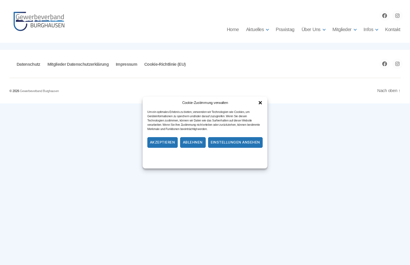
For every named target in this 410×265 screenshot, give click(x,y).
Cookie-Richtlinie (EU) (165, 64)
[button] (260, 102)
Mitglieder (342, 29)
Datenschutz (211, 155)
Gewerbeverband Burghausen (39, 91)
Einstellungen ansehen (235, 142)
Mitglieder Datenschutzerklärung (78, 64)
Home (233, 29)
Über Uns (311, 29)
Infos (368, 29)
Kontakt (393, 29)
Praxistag (285, 29)
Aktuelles (255, 29)
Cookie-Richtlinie (185, 155)
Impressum (233, 155)
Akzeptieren (162, 142)
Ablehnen (193, 142)
